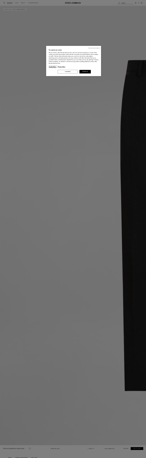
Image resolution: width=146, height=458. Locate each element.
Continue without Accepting (94, 47)
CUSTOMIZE (67, 71)
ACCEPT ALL (85, 71)
